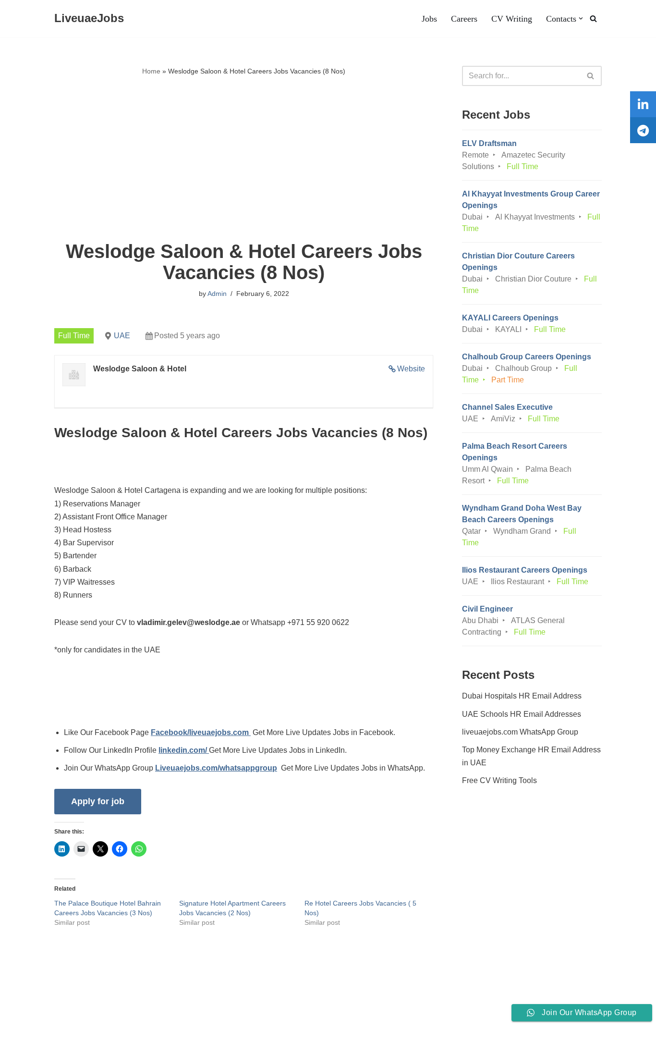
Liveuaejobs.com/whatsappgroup (216, 768)
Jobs (429, 19)
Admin (217, 293)
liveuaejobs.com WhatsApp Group (520, 732)
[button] (581, 18)
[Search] (593, 18)
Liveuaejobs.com (36, 1043)
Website (411, 369)
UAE (122, 335)
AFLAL (125, 1043)
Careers (464, 19)
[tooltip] (643, 104)
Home (151, 71)
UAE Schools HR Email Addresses (521, 714)
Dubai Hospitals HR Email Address (522, 696)
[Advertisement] (243, 159)
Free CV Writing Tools (499, 780)
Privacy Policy (109, 1018)
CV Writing (511, 19)
